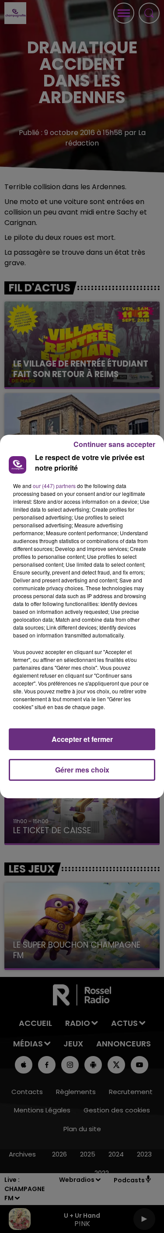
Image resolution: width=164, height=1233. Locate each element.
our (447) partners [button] (54, 485)
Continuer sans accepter (114, 444)
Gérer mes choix (82, 770)
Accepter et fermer (82, 739)
